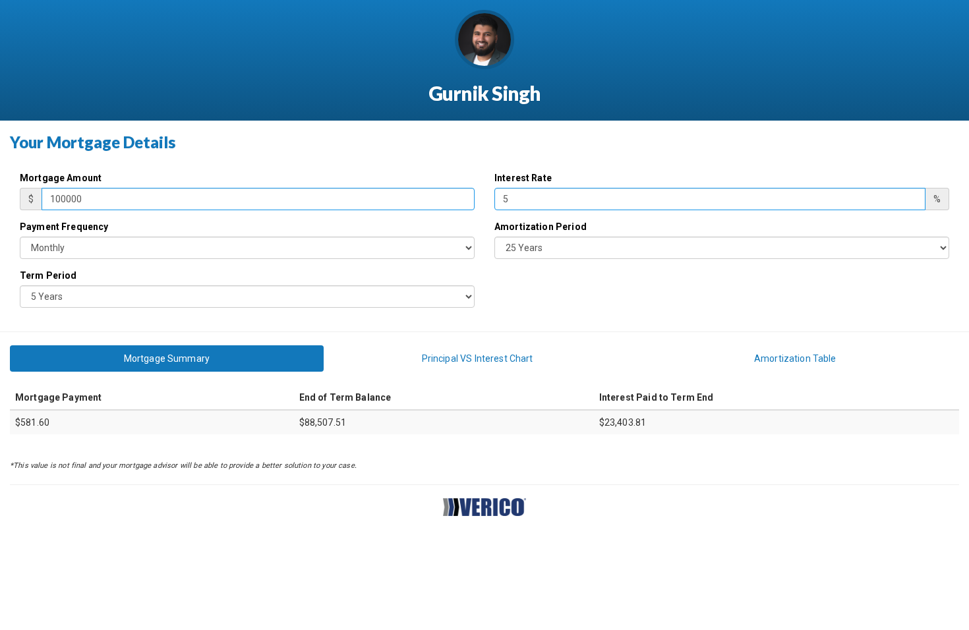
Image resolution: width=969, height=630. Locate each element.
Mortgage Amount (61, 178)
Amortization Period (540, 226)
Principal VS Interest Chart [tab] (477, 358)
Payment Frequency (64, 226)
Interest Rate (523, 178)
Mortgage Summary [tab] (167, 358)
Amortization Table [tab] (795, 358)
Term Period (48, 275)
